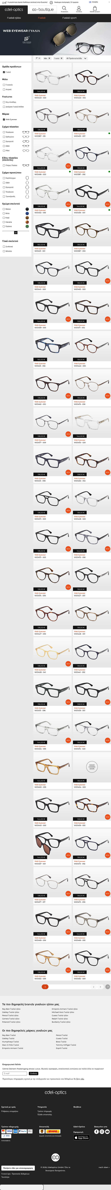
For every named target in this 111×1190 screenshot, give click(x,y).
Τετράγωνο (10, 132)
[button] (14, 9)
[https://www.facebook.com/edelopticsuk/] (96, 1132)
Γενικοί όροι (6, 1174)
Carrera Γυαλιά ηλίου (10, 1019)
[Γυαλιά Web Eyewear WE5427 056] (52, 612)
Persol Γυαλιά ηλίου (10, 1015)
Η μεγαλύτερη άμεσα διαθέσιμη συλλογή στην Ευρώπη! (28, 2)
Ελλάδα (95, 2)
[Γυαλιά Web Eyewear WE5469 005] (52, 306)
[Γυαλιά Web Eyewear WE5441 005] (52, 268)
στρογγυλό (9, 141)
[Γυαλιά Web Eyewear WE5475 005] (52, 536)
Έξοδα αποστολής (44, 1114)
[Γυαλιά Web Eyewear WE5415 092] (52, 344)
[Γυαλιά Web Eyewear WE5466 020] (52, 153)
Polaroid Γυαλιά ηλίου (11, 1022)
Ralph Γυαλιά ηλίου (60, 1019)
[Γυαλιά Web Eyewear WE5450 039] (52, 766)
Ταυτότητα (5, 1177)
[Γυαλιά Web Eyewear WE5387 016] (52, 115)
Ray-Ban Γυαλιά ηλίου (11, 1009)
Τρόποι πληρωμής (44, 1111)
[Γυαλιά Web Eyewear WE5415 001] (52, 229)
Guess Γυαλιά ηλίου (60, 1015)
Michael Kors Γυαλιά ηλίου (63, 1012)
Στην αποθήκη (11, 102)
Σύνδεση (79, 12)
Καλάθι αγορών (95, 12)
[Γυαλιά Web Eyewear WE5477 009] (52, 421)
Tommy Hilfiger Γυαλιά (66, 1045)
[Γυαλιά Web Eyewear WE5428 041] (52, 651)
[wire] (6, 1136)
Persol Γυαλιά (62, 1035)
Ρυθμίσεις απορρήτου (9, 1111)
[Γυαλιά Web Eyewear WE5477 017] (52, 881)
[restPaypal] (22, 1131)
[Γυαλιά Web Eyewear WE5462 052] (52, 383)
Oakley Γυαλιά (8, 1038)
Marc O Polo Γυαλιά (10, 1045)
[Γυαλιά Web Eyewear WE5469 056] (52, 919)
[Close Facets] (15, 58)
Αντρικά (8, 89)
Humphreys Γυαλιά (10, 1042)
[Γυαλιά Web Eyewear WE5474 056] (52, 574)
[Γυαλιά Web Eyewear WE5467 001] (52, 842)
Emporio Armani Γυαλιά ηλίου (65, 1009)
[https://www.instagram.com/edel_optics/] (102, 1132)
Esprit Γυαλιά (61, 1048)
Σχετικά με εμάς (8, 1107)
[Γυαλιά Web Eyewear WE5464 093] (52, 727)
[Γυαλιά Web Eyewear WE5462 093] (52, 191)
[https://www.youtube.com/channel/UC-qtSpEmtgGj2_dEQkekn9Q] (107, 1132)
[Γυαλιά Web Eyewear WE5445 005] (52, 804)
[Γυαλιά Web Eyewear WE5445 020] (52, 76)
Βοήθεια (77, 1107)
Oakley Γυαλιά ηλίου (10, 1012)
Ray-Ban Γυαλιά (9, 1035)
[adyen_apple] (30, 1131)
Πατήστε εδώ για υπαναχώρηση (18, 1168)
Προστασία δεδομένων (21, 1174)
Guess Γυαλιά (62, 1038)
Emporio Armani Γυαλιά (12, 1048)
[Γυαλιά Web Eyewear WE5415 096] (52, 689)
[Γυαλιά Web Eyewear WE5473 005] (52, 498)
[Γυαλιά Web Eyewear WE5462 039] (52, 957)
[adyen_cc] (3, 1131)
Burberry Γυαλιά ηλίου (61, 1022)
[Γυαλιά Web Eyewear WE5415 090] (52, 459)
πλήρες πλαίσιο (11, 165)
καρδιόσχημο (11, 178)
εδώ (82, 1079)
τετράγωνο (10, 192)
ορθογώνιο (10, 137)
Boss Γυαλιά (61, 1042)
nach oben (104, 1167)
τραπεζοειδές (10, 196)
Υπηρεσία (42, 1107)
